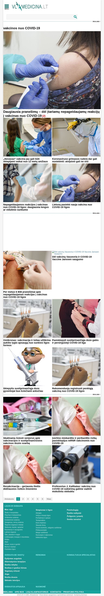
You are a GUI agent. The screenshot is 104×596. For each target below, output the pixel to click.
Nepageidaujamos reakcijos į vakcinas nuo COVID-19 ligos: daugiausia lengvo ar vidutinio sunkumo (26, 207)
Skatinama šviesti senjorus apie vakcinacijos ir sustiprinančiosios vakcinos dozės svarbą (22, 441)
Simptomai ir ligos (44, 510)
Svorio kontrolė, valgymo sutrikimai (48, 528)
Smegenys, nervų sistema (14, 522)
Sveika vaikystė (74, 513)
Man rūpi (9, 509)
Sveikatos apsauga (15, 587)
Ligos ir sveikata (14, 506)
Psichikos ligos (10, 549)
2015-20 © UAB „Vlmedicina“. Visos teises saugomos (36, 595)
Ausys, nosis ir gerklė (12, 544)
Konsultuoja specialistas (81, 555)
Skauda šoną (41, 525)
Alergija (38, 513)
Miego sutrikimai (42, 532)
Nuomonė (41, 587)
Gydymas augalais (13, 558)
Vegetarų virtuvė (12, 571)
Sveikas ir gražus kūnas (16, 568)
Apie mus (19, 592)
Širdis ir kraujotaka (11, 513)
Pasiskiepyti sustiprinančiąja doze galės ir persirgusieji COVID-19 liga (75, 341)
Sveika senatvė (74, 519)
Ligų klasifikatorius (37, 592)
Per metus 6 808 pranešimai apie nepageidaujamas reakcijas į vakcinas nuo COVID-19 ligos (25, 294)
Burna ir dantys (10, 547)
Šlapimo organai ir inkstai (14, 525)
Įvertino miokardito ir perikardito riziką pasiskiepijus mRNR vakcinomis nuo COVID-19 (74, 441)
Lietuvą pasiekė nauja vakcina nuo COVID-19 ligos (72, 206)
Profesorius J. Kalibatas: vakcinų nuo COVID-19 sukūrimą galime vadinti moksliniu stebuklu (74, 489)
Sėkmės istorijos (12, 580)
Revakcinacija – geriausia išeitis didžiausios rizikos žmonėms (21, 487)
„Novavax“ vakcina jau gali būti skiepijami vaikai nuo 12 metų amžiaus (25, 160)
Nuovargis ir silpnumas (44, 535)
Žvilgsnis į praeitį (75, 516)
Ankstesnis (9, 499)
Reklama (96, 21)
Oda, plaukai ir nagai (12, 535)
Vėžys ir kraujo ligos (43, 515)
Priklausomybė (41, 530)
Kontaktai (55, 592)
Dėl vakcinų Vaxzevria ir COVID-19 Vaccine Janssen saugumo (72, 258)
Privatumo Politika (73, 592)
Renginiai (41, 555)
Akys (6, 542)
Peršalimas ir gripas (43, 518)
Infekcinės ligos (41, 537)
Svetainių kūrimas (80, 595)
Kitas (49, 499)
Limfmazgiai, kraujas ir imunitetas (17, 537)
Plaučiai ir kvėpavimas (13, 515)
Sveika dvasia (11, 577)
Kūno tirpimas (41, 523)
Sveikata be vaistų (14, 555)
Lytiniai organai (10, 532)
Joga (7, 574)
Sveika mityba (11, 565)
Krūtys (7, 539)
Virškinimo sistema (11, 517)
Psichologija (72, 510)
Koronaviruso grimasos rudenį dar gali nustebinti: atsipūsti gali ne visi (74, 160)
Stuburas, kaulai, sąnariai (14, 527)
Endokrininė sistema (12, 520)
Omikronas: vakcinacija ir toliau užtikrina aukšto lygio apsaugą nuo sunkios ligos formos (27, 343)
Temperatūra (40, 520)
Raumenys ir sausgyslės (14, 530)
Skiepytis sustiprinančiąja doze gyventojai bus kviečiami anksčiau (23, 389)
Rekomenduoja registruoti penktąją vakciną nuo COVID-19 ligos (72, 389)
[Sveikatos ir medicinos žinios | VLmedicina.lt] (30, 6)
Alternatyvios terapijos (15, 561)
